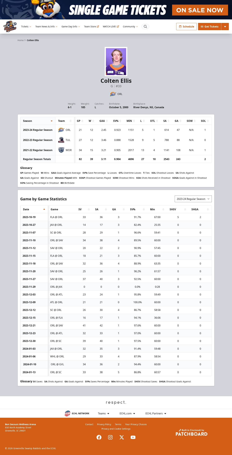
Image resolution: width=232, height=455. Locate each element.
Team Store (90, 26)
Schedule (188, 26)
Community (129, 26)
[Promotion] (116, 9)
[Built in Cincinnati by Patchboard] (191, 432)
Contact (89, 424)
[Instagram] (110, 437)
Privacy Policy (104, 424)
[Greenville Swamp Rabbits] (10, 26)
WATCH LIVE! (109, 26)
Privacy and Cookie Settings (116, 428)
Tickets (24, 26)
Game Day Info (69, 26)
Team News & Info (45, 26)
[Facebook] (99, 437)
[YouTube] (133, 437)
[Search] (145, 26)
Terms (118, 424)
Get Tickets (211, 26)
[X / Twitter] (121, 437)
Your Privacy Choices (136, 424)
